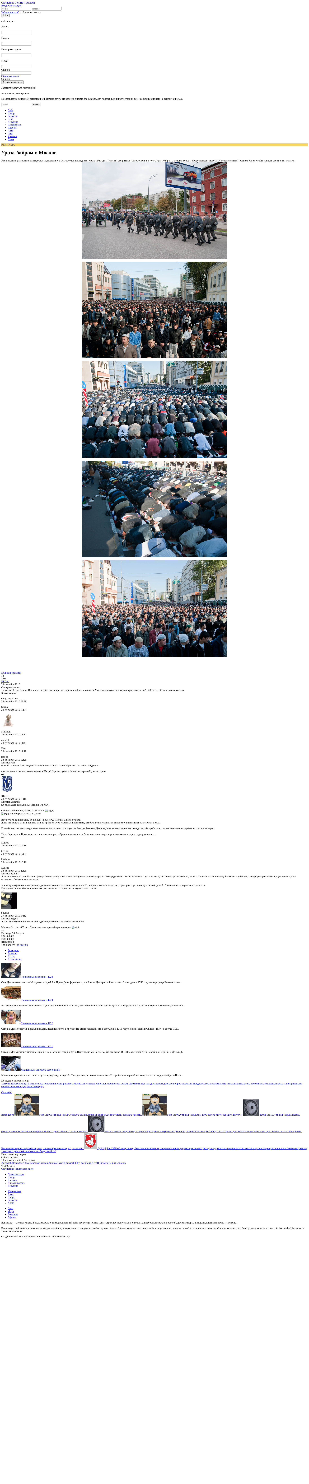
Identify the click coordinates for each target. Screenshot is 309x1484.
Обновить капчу (10, 76)
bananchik (71, 1163)
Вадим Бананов (117, 1163)
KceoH (95, 1163)
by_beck (81, 1163)
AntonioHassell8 (56, 1163)
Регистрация (14, 5)
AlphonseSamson (39, 1163)
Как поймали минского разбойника (40, 1069)
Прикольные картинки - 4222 (37, 1023)
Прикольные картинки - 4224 (37, 976)
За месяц (12, 953)
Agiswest (6, 1163)
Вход (4, 5)
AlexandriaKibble (20, 1163)
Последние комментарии (15, 1080)
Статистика (7, 2)
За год (11, 956)
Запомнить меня (32, 12)
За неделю (13, 950)
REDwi (5, 681)
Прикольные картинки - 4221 (37, 1046)
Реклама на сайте (24, 1168)
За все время (14, 959)
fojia (88, 1163)
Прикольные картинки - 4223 (37, 1000)
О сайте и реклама (25, 2)
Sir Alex (104, 1163)
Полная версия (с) (11, 672)
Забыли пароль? (10, 12)
